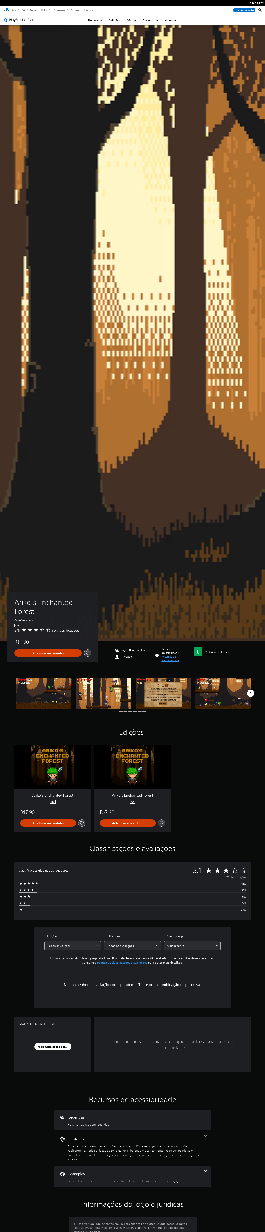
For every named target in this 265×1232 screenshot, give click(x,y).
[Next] (250, 693)
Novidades (95, 20)
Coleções (115, 20)
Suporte (88, 9)
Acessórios (59, 9)
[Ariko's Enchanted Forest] (44, 693)
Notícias (75, 9)
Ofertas (132, 20)
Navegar (170, 20)
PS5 (23, 9)
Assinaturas (151, 20)
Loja (14, 9)
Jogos (33, 9)
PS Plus (44, 9)
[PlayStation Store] (20, 20)
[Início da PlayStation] (7, 10)
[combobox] (72, 945)
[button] (176, 658)
